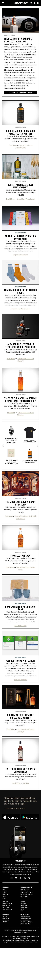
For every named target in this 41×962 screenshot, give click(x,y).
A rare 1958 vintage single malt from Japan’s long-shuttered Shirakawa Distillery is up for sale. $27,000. (20, 722)
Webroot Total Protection (20, 660)
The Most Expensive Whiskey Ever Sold (20, 503)
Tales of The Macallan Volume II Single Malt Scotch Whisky (20, 399)
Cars (4, 893)
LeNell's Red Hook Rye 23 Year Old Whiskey (20, 770)
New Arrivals (25, 889)
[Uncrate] (20, 3)
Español (23, 903)
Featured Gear (20, 233)
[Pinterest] (29, 878)
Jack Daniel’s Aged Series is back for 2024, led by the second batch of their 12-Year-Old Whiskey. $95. (20, 351)
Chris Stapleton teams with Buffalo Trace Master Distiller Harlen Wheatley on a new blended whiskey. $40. (20, 560)
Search (31, 3)
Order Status (7, 903)
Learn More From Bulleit (26, 199)
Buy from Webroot (20, 679)
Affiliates (5, 920)
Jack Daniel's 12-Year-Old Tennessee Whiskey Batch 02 (20, 346)
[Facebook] (20, 878)
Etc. (3, 898)
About (4, 916)
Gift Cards (24, 896)
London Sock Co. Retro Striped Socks (20, 291)
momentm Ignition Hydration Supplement (20, 237)
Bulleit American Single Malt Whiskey (20, 186)
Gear (4, 889)
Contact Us (6, 905)
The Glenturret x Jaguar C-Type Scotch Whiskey (18, 40)
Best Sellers (25, 891)
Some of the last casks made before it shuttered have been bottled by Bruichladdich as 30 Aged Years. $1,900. (20, 138)
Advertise (6, 918)
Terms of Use (25, 916)
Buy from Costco (20, 625)
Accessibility (25, 920)
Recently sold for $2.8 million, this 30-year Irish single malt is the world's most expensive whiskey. (20, 509)
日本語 (22, 909)
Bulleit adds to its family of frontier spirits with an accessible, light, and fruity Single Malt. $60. (21, 192)
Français (23, 905)
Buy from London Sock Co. (20, 309)
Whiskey (12, 35)
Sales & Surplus (26, 894)
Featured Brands (26, 893)
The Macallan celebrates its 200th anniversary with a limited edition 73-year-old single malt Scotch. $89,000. (20, 405)
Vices (6, 35)
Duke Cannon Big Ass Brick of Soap (20, 608)
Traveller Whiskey (20, 555)
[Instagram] (25, 878)
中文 (21, 911)
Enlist (4, 922)
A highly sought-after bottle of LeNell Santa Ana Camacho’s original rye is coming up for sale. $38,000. (20, 776)
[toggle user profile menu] (34, 3)
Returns (5, 907)
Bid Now (26, 783)
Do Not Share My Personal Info (26, 922)
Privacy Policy (25, 918)
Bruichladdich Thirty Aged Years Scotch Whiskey (20, 132)
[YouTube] (16, 878)
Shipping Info (7, 909)
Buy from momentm (20, 255)
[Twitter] (12, 878)
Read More (13, 145)
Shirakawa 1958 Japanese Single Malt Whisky (20, 716)
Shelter (5, 894)
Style (4, 891)
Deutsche (24, 907)
